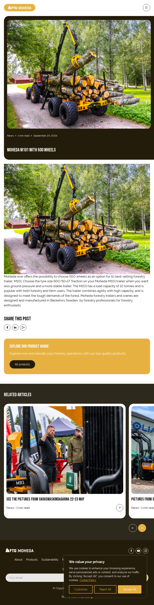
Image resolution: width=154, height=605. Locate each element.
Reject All (105, 589)
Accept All (129, 589)
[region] (105, 576)
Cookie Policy (88, 580)
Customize (80, 589)
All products (22, 364)
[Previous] (133, 528)
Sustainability (50, 559)
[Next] (142, 528)
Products (32, 559)
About (18, 559)
